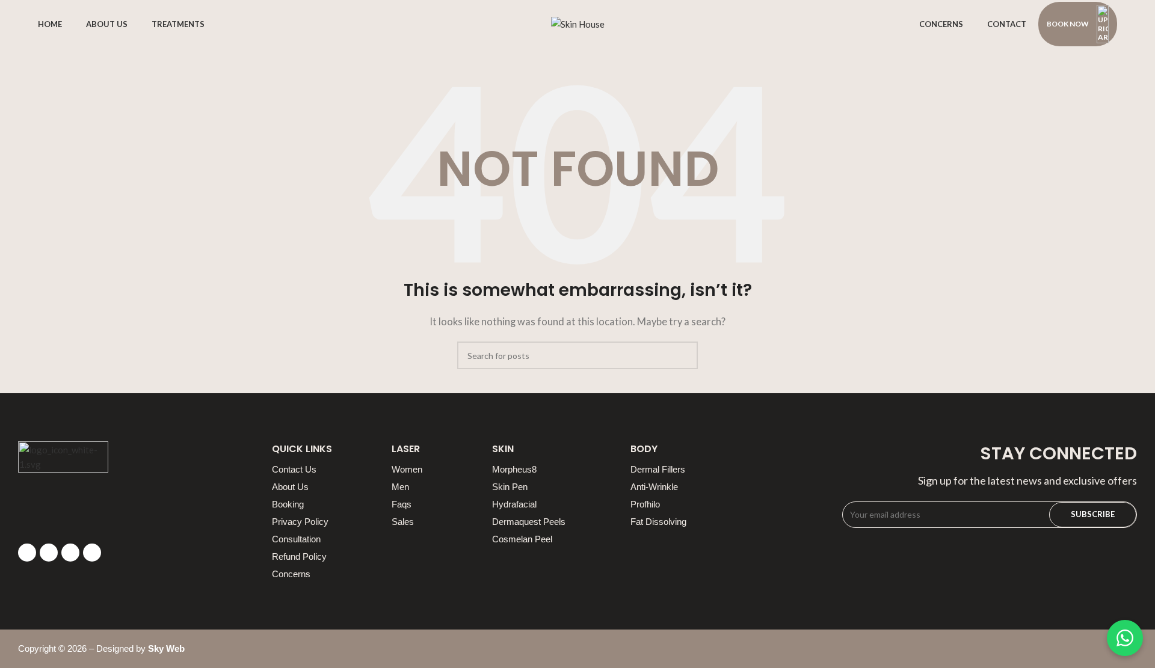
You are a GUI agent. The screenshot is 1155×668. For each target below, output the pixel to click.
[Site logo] (578, 22)
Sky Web (166, 648)
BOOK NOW (1068, 23)
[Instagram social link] (70, 553)
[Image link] (63, 485)
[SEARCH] (684, 355)
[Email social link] (49, 553)
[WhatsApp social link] (92, 553)
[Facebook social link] (27, 553)
